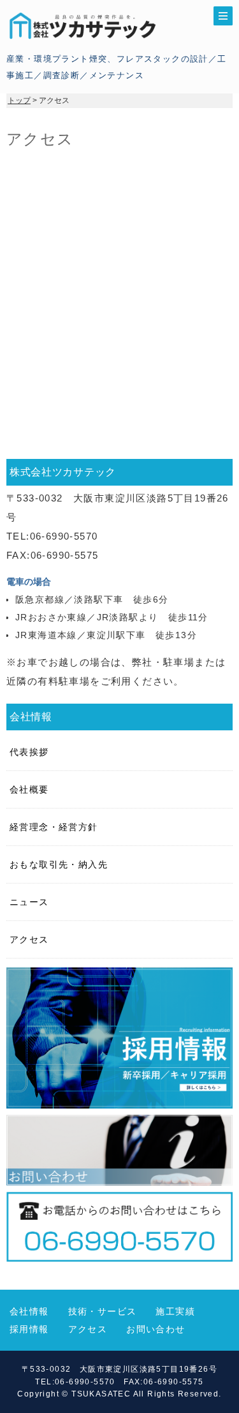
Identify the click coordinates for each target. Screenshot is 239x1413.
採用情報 (29, 1329)
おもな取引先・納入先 (59, 864)
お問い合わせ (155, 1329)
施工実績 (175, 1311)
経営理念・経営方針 (54, 827)
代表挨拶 (29, 752)
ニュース (29, 902)
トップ (19, 100)
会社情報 (29, 1311)
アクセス (29, 939)
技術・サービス (102, 1311)
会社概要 (29, 789)
